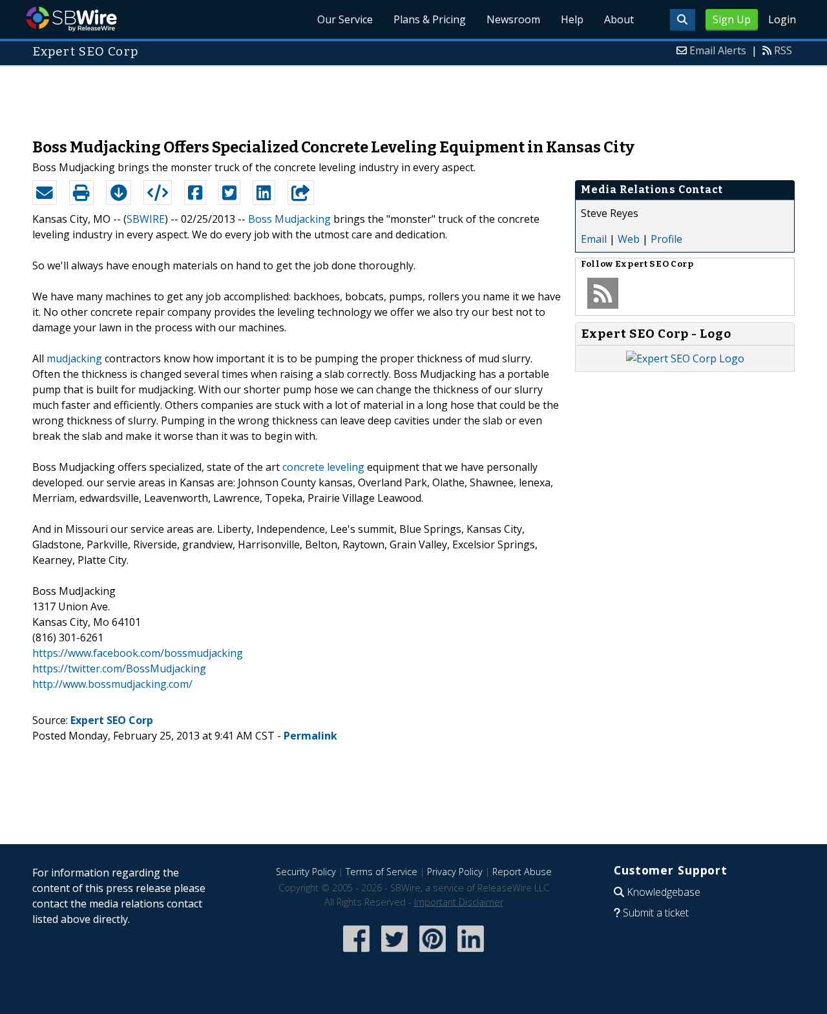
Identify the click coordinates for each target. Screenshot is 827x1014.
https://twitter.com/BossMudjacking (119, 668)
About (619, 19)
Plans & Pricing (429, 19)
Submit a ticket (656, 912)
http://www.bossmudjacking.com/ (112, 684)
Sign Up (732, 19)
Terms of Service (381, 871)
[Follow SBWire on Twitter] (394, 953)
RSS (783, 50)
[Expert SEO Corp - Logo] (685, 358)
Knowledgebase (663, 892)
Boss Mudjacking (289, 219)
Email (594, 239)
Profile (666, 239)
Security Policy (306, 871)
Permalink (310, 736)
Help (572, 19)
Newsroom (513, 19)
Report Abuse (522, 871)
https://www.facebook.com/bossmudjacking (137, 653)
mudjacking (74, 358)
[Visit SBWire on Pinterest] (432, 953)
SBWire (71, 19)
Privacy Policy (455, 871)
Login (782, 19)
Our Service (345, 19)
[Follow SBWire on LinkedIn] (470, 953)
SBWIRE (146, 219)
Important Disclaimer (458, 902)
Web (629, 239)
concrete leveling (323, 467)
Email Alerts (717, 50)
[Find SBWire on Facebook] (356, 953)
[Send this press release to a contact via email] (44, 192)
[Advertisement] (413, 96)
